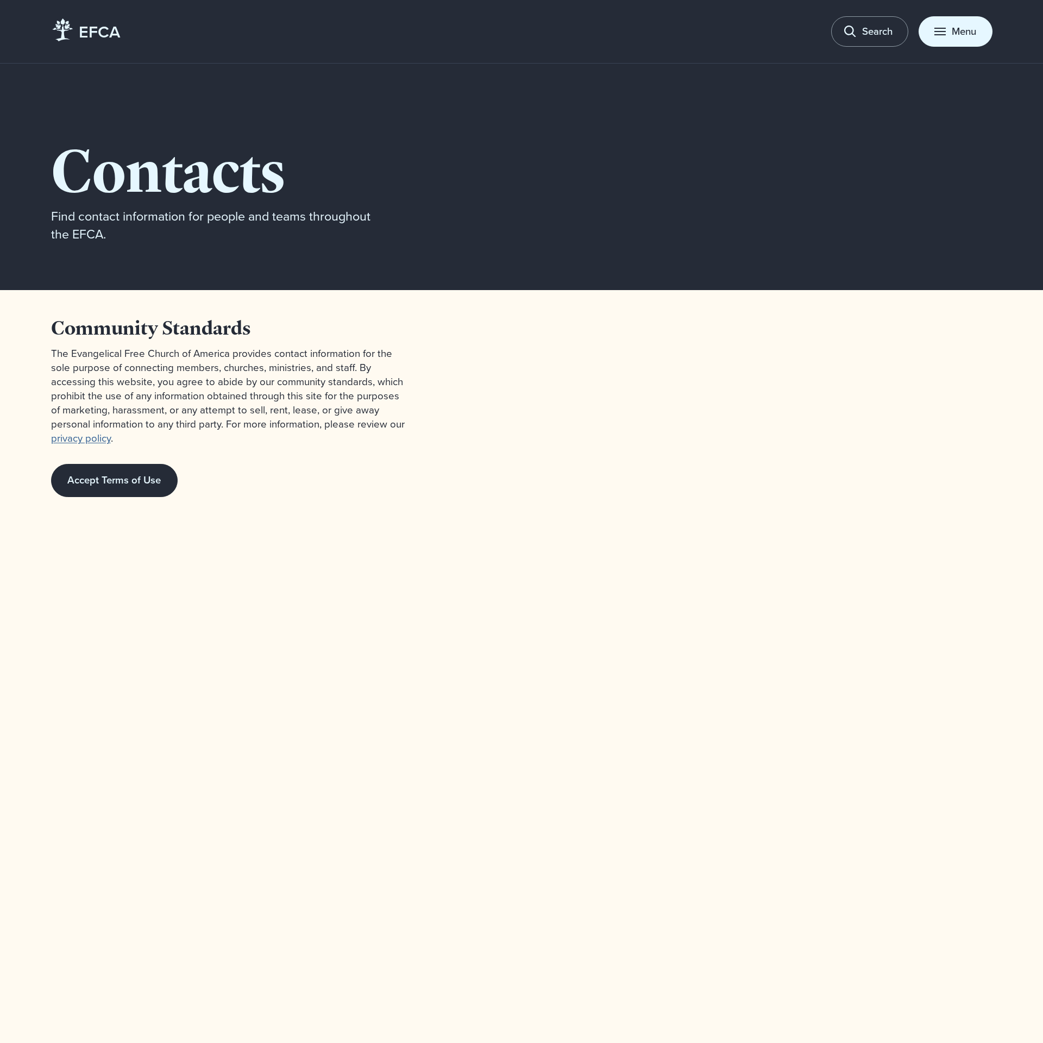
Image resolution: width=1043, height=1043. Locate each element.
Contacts (168, 170)
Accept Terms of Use (114, 480)
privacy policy (81, 438)
